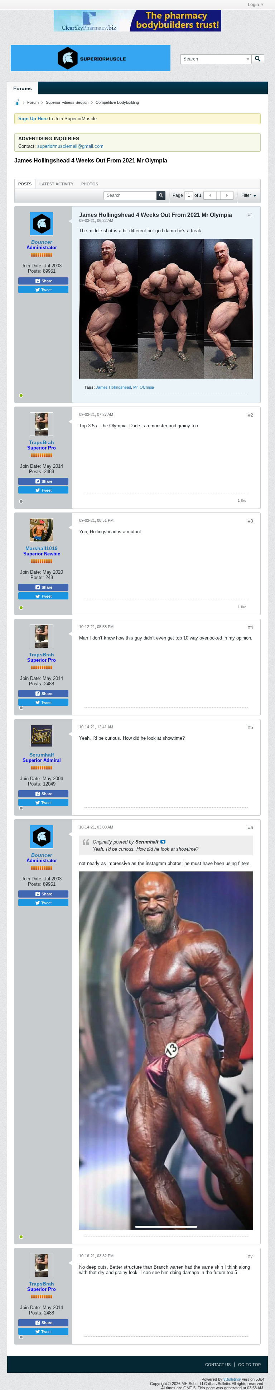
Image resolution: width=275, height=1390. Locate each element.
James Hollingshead (113, 387)
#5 (250, 727)
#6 (250, 827)
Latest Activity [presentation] (56, 184)
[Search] (257, 59)
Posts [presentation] (25, 184)
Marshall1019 (41, 548)
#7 (250, 1256)
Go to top (249, 1364)
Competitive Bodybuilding (117, 102)
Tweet (46, 289)
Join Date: (32, 265)
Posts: (35, 271)
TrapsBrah (41, 442)
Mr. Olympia (143, 387)
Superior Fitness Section (67, 102)
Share (46, 281)
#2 (250, 415)
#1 (250, 214)
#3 (250, 521)
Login (253, 4)
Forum (33, 102)
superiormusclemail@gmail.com (70, 146)
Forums (22, 88)
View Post (162, 842)
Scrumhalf (41, 755)
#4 (250, 627)
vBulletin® (232, 1379)
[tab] (24, 184)
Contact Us (218, 1364)
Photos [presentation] (89, 184)
